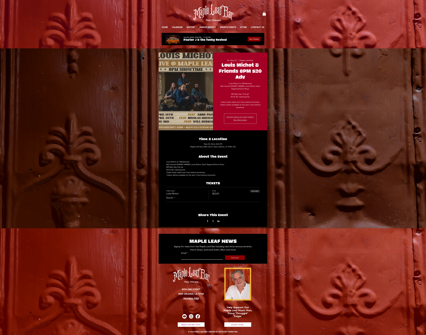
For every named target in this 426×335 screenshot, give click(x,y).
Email (184, 253)
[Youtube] (184, 316)
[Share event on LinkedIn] (218, 221)
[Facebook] (198, 316)
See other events (240, 120)
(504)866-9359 (191, 298)
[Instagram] (191, 316)
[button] (264, 13)
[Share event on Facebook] (208, 221)
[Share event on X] (213, 221)
